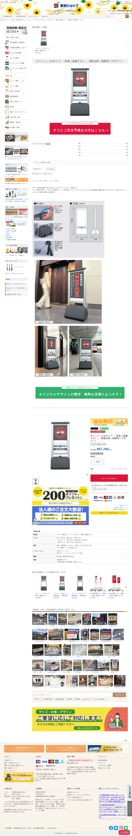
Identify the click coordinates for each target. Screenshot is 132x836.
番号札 (8, 235)
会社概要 (39, 788)
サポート (7, 756)
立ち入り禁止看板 (15, 53)
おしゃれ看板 (14, 58)
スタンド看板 (10, 20)
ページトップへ (125, 740)
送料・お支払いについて (12, 763)
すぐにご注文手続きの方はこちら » (80, 127)
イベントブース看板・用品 (18, 69)
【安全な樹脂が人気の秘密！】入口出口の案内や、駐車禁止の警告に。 (16, 200)
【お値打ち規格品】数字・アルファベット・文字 (16, 175)
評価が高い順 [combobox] (37, 169)
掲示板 (12, 107)
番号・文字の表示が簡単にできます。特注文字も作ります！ (16, 158)
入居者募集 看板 (59, 699)
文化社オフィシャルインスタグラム (78, 795)
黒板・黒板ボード (15, 101)
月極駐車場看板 (11, 239)
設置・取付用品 (15, 91)
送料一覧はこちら (72, 763)
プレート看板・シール (17, 81)
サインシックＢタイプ (34, 20)
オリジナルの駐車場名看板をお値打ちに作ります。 (16, 218)
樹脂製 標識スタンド (21, 20)
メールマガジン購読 (104, 765)
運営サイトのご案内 (73, 788)
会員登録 (119, 1)
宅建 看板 (69, 699)
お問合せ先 (8, 788)
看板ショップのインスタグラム (109, 788)
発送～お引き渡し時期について (14, 765)
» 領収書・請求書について (120, 509)
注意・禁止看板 (11, 231)
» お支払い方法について (120, 507)
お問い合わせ (52, 828)
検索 (127, 16)
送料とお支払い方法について (51, 778)
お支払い (39, 756)
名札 (7, 233)
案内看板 (9, 237)
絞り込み (51, 169)
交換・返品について (10, 768)
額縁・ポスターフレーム (18, 112)
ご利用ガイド (127, 1)
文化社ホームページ (73, 792)
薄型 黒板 (77, 699)
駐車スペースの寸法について (15, 284)
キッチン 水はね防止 (99, 699)
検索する (120, 695)
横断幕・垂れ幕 (15, 122)
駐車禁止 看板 (48, 699)
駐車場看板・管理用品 (17, 42)
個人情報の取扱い (39, 828)
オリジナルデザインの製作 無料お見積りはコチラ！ (80, 391)
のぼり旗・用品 (15, 117)
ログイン (112, 1)
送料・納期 (70, 756)
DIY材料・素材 (14, 127)
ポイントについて (10, 770)
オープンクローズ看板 (17, 63)
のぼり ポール (87, 699)
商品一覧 (9, 16)
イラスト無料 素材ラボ (74, 797)
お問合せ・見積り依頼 (125, 3)
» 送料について (123, 505)
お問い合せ (22, 16)
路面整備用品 (14, 96)
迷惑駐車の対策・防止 (13, 294)
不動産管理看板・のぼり (18, 47)
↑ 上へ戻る (124, 832)
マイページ (34, 16)
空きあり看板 (10, 229)
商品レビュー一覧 (104, 768)
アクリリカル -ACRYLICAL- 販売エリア (80, 800)
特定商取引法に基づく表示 (22, 828)
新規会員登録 (102, 760)
